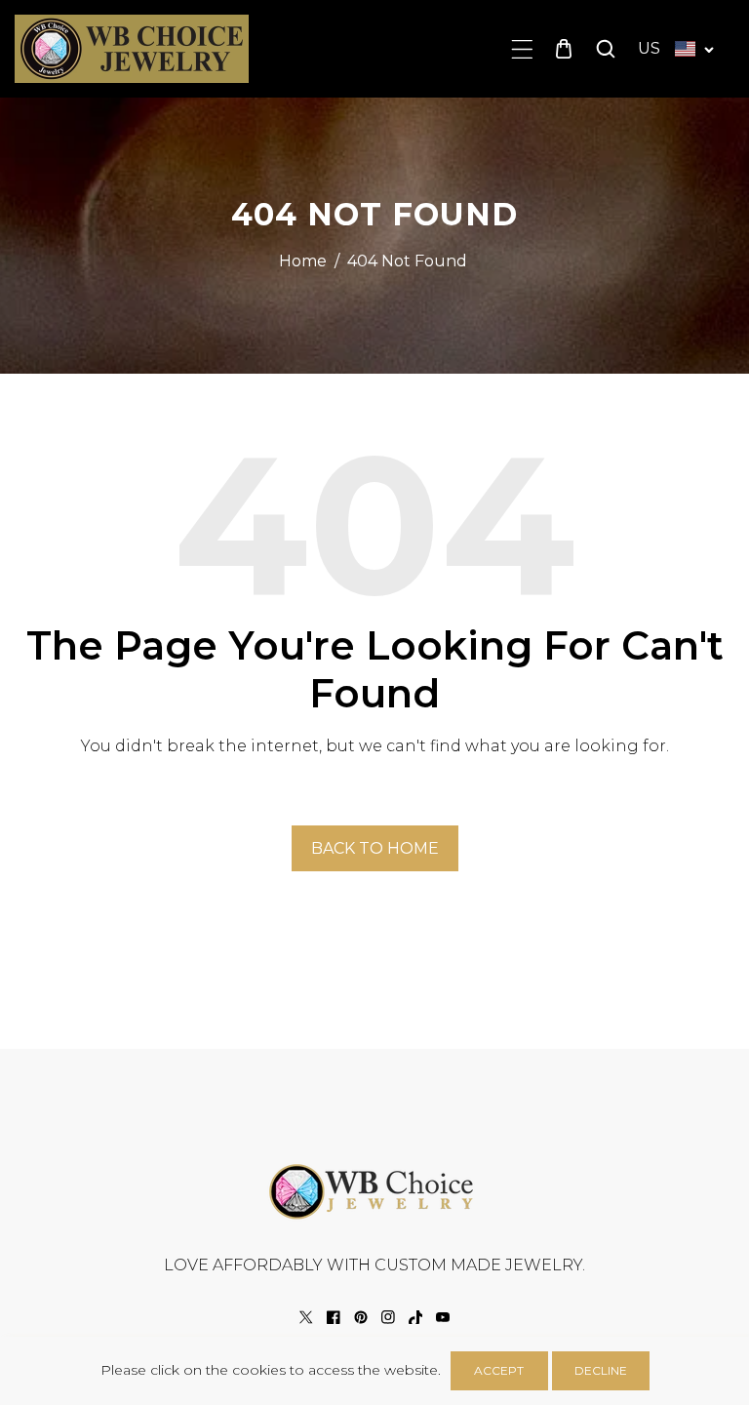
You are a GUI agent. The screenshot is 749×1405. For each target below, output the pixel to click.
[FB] (333, 1317)
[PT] (361, 1317)
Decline (600, 1370)
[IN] (388, 1317)
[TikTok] (415, 1317)
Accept (499, 1370)
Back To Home (375, 848)
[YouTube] (442, 1317)
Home (303, 261)
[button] (522, 49)
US (649, 48)
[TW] (306, 1317)
